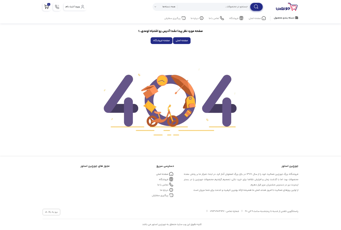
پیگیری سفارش (172, 18)
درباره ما (195, 18)
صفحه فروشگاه (161, 41)
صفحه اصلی (255, 18)
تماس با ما (214, 18)
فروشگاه (234, 18)
